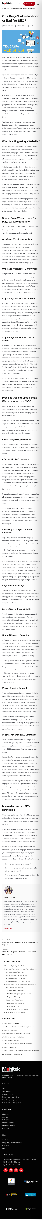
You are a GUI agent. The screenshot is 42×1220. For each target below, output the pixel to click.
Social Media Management (11, 1103)
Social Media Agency (9, 1100)
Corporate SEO (7, 1094)
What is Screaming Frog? (10, 1040)
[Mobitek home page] (7, 3)
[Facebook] (5, 1170)
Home (4, 8)
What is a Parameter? (9, 1047)
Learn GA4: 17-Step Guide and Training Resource (18, 1027)
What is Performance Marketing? (13, 1037)
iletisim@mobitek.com (13, 1162)
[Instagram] (16, 1170)
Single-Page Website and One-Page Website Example (20, 969)
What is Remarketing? (9, 1030)
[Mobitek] (21, 1069)
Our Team (5, 1145)
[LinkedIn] (11, 1170)
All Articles (8, 928)
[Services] (38, 3)
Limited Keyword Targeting (15, 1003)
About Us (5, 1114)
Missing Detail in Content (15, 1006)
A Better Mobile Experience (15, 991)
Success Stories (8, 1123)
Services (5, 1117)
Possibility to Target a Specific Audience (19, 994)
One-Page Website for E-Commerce (16, 975)
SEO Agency (6, 1091)
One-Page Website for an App (14, 972)
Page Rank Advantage (14, 997)
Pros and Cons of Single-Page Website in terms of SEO (20, 985)
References (6, 1120)
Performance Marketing (10, 1097)
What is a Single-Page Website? (14, 966)
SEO (8, 8)
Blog (3, 1148)
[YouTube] (21, 1170)
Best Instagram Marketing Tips (12, 1054)
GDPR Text (6, 1128)
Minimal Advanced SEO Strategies (17, 1009)
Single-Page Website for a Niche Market (18, 981)
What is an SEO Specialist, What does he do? (17, 1044)
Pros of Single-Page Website (14, 988)
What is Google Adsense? (10, 1023)
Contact (5, 1140)
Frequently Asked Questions (12, 1143)
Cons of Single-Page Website (14, 1000)
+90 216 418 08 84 (13, 1165)
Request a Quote (30, 4)
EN (17, 4)
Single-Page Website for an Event (16, 978)
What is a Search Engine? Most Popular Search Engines (20, 1051)
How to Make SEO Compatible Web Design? (16, 1034)
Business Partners (8, 1125)
